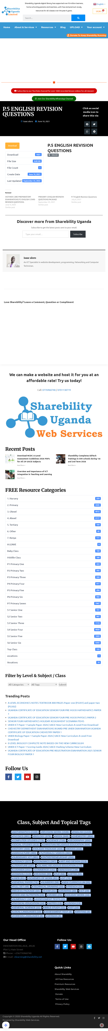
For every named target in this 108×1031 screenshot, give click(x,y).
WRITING (83, 911)
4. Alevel (53, 518)
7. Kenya (53, 537)
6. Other (53, 531)
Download (12, 145)
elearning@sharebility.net (28, 956)
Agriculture (24, 853)
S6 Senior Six (53, 642)
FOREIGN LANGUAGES (28, 916)
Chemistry (83, 836)
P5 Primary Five (53, 590)
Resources (47, 27)
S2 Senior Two (53, 616)
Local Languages (27, 911)
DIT (66, 878)
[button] (87, 124)
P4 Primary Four (53, 583)
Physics (21, 836)
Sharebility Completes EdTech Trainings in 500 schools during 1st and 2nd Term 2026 (84, 458)
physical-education (28, 903)
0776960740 (49, 389)
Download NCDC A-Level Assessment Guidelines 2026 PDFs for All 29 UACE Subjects (33, 458)
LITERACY (22, 861)
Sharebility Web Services (27, 1020)
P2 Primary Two (53, 570)
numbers (50, 882)
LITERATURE (23, 865)
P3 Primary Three (53, 577)
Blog (63, 27)
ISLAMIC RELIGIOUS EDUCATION (60, 865)
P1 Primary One (53, 564)
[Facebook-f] (8, 777)
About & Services (24, 27)
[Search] (78, 18)
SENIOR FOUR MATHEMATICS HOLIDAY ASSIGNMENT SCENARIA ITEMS (46, 721)
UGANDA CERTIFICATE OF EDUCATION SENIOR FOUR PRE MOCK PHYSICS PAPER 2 (52, 717)
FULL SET (21, 886)
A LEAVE (53, 544)
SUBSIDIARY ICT (25, 857)
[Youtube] (27, 777)
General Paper (25, 882)
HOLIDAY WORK (77, 895)
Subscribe (77, 234)
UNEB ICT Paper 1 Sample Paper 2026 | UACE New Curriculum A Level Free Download (53, 724)
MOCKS (74, 849)
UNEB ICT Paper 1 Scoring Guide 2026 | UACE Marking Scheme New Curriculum (49, 746)
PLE (60, 874)
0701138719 (64, 389)
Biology (42, 836)
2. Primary (53, 505)
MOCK (61, 836)
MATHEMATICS (25, 832)
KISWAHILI (22, 874)
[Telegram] (89, 946)
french (75, 886)
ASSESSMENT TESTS (50, 899)
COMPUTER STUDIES (28, 840)
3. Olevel (53, 511)
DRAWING (68, 891)
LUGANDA (22, 870)
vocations (53, 655)
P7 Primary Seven (53, 603)
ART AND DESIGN (73, 861)
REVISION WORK (55, 832)
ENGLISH (54, 155)
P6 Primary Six (53, 596)
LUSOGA (73, 903)
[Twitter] (18, 777)
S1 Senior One (53, 609)
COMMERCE (45, 870)
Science (56, 840)
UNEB (18, 878)
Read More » (21, 465)
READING (43, 874)
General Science (26, 907)
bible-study (55, 907)
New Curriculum (76, 882)
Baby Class (53, 550)
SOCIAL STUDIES (26, 844)
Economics (45, 861)
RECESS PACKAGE (26, 891)
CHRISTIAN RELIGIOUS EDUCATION (66, 844)
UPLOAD (75, 27)
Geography (80, 840)
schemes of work (43, 878)
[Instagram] (37, 777)
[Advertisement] (54, 58)
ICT (84, 891)
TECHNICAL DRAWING (48, 886)
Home (6, 27)
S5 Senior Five (53, 636)
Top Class (53, 649)
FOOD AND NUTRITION (28, 895)
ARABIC (55, 895)
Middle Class (53, 557)
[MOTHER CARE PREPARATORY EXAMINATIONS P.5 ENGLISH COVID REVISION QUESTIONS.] (21, 202)
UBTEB (75, 874)
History (21, 849)
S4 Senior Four (53, 629)
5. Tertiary (53, 524)
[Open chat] (5, 1025)
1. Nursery (53, 498)
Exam (50, 891)
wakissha (69, 870)
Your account (94, 27)
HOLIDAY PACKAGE (48, 849)
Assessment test (58, 911)
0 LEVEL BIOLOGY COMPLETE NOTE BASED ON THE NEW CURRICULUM (46, 743)
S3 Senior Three (53, 623)
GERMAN (54, 916)
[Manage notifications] (102, 1025)
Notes (55, 903)
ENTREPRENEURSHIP (58, 857)
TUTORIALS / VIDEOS (55, 853)
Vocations (53, 662)
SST (74, 907)
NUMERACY (22, 899)
